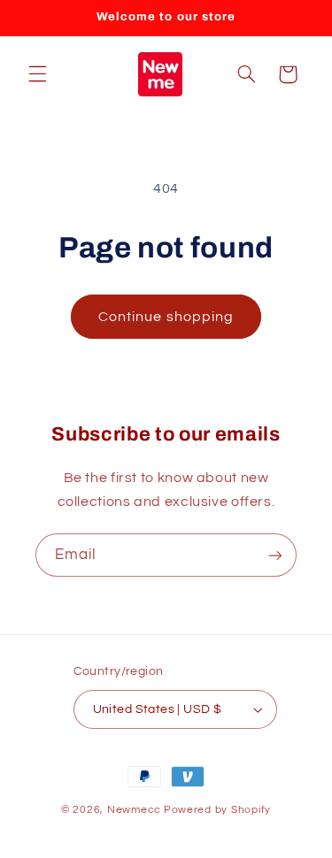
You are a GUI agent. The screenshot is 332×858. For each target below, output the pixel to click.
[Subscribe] (275, 555)
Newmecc (134, 810)
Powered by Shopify (217, 810)
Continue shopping (166, 317)
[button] (37, 74)
